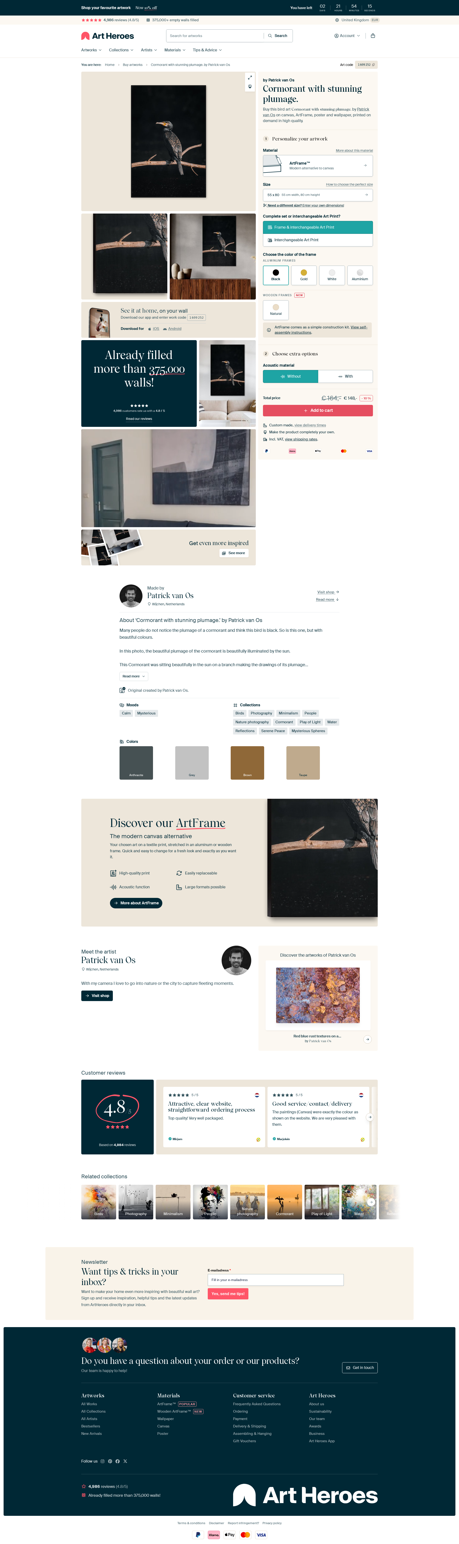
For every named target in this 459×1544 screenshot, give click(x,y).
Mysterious (146, 713)
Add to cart (322, 410)
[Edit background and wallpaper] (250, 86)
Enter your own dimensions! (306, 205)
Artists (146, 50)
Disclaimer (216, 1523)
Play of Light (310, 722)
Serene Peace (273, 731)
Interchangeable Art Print (296, 239)
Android (174, 328)
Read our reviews (139, 419)
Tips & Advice (205, 50)
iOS (156, 328)
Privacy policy (272, 1523)
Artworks (89, 50)
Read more (325, 599)
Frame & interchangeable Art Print (304, 227)
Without (294, 376)
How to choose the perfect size (349, 184)
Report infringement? (243, 1523)
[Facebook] (117, 1461)
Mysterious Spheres (308, 731)
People (311, 713)
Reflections (245, 731)
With (349, 376)
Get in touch (363, 1367)
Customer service (254, 1395)
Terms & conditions (191, 1523)
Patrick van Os (281, 80)
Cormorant (284, 722)
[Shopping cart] (373, 36)
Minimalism (288, 713)
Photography (261, 713)
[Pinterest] (110, 1461)
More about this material (354, 150)
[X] (125, 1461)
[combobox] (215, 36)
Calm (126, 713)
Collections (119, 50)
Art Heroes (322, 1395)
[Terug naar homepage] (107, 36)
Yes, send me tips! (228, 1294)
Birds (239, 713)
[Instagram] (102, 1461)
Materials (172, 50)
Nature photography (252, 722)
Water (332, 722)
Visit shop (326, 592)
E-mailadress (219, 1270)
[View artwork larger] (250, 77)
